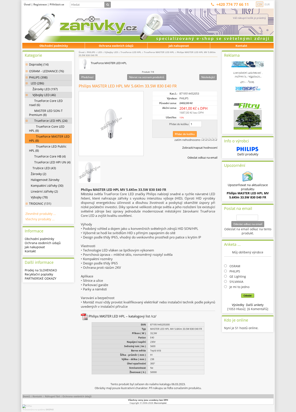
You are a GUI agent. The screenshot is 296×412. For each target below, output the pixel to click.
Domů (26, 396)
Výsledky (238, 305)
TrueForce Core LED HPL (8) (46, 128)
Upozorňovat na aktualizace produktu (248, 191)
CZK (259, 4)
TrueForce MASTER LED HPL (159, 52)
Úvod (27, 4)
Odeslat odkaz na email (202, 157)
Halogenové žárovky (44, 180)
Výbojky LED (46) (42, 95)
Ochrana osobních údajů (116, 46)
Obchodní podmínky (53, 46)
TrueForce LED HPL (130, 52)
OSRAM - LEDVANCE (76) (46, 71)
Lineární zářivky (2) (43, 191)
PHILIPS (91, 52)
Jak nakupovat (179, 46)
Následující (208, 77)
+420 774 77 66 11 (232, 4)
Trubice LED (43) (42, 168)
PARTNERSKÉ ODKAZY (40, 278)
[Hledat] (107, 5)
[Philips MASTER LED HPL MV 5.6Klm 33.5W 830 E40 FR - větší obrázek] (111, 123)
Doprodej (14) (39, 64)
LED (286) (36, 83)
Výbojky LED (111, 52)
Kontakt (241, 46)
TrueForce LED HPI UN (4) (49, 162)
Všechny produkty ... (40, 219)
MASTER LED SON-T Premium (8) (46, 113)
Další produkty (247, 154)
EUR (267, 4)
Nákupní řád (52, 396)
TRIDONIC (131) (40, 203)
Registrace (40, 4)
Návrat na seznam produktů (146, 77)
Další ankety (254, 305)
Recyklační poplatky (39, 274)
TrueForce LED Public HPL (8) (48, 148)
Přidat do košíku (185, 134)
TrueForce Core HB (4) (47, 156)
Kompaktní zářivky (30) (46, 185)
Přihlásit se (57, 4)
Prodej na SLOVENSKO (41, 270)
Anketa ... (232, 244)
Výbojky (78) (38, 197)
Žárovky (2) (37, 174)
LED (100, 52)
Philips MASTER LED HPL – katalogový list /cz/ (122, 316)
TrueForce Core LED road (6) (46, 103)
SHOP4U (50, 409)
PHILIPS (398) (38, 77)
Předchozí (87, 77)
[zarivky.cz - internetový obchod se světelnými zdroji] (71, 25)
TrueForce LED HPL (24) (48, 121)
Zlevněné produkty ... (40, 214)
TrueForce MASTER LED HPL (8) (49, 138)
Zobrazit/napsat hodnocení (199, 148)
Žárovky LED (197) (43, 89)
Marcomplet (160, 402)
